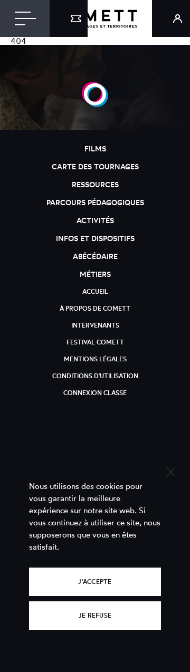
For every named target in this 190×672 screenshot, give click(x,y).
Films (95, 148)
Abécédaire (95, 256)
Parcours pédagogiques (95, 202)
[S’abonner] (69, 18)
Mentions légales (95, 359)
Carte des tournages (95, 166)
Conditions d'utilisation (95, 376)
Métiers (95, 274)
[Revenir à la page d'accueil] (95, 18)
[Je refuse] (170, 470)
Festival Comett (95, 342)
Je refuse (95, 615)
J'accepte (94, 581)
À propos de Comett (95, 308)
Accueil (95, 291)
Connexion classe (95, 393)
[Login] (171, 18)
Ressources (95, 184)
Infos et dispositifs (95, 238)
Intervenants (95, 325)
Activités (95, 220)
